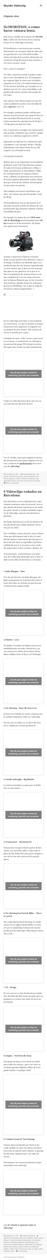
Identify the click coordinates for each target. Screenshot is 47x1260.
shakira (11, 1249)
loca (36, 1242)
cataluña (30, 1238)
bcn (25, 1238)
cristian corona (38, 1238)
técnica (14, 481)
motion (18, 478)
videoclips (37, 481)
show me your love (21, 1249)
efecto (26, 476)
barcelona (15, 1238)
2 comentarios (22, 1251)
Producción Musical (29, 474)
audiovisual (7, 1238)
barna (21, 1238)
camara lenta (13, 476)
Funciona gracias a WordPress (14, 1257)
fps (38, 476)
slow (37, 478)
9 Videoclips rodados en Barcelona (22, 493)
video (41, 1249)
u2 (32, 1249)
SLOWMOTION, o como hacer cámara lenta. (22, 29)
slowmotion (7, 481)
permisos (16, 1247)
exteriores (7, 1242)
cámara (6, 476)
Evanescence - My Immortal (31, 1240)
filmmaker (14, 1242)
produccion (27, 1247)
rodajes (6, 1249)
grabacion (12, 478)
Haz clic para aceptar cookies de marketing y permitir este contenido (23, 373)
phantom (24, 478)
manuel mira (8, 1244)
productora (31, 478)
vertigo (36, 1249)
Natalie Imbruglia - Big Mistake (23, 1244)
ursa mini (20, 481)
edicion (21, 476)
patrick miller (8, 1247)
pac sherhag (37, 1244)
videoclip (7, 1251)
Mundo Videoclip (15, 5)
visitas (12, 1251)
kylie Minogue (29, 1242)
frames (6, 478)
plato (21, 1247)
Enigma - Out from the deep (13, 1240)
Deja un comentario (12, 483)
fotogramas (32, 476)
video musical (28, 481)
